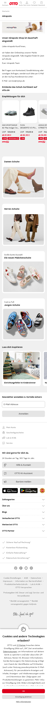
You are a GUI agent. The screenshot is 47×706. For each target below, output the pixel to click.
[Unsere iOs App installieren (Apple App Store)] (10, 490)
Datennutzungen (10, 651)
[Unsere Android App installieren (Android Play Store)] (29, 490)
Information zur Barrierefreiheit (28, 581)
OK (23, 691)
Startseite (5, 11)
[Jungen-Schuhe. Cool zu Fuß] (23, 319)
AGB (26, 578)
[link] (42, 490)
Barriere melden (23, 482)
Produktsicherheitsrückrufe (16, 584)
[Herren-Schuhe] (23, 225)
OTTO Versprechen (23, 587)
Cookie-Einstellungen (12, 578)
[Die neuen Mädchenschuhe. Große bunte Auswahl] (23, 272)
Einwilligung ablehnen (23, 697)
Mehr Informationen (23, 702)
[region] (23, 667)
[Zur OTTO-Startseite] (13, 3)
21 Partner (21, 645)
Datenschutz (36, 578)
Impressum (7, 581)
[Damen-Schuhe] (23, 177)
